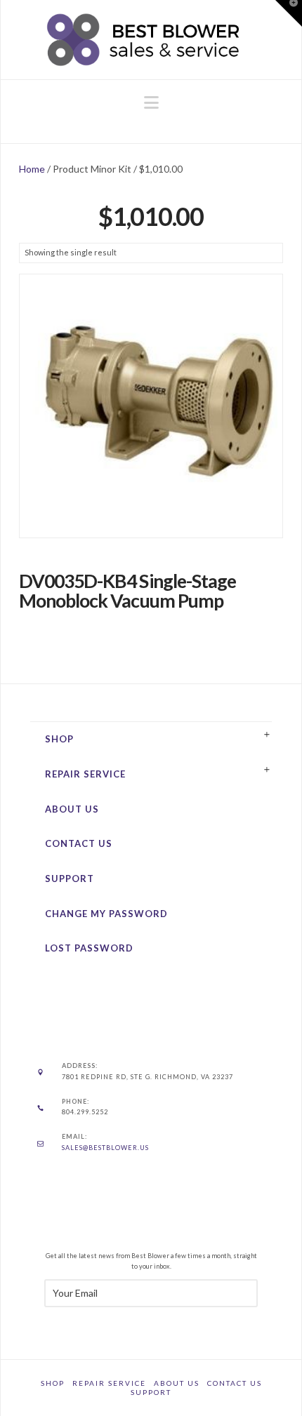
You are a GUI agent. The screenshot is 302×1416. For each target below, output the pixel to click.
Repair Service (85, 774)
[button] (151, 102)
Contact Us (78, 843)
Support (69, 878)
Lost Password (89, 948)
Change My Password (106, 913)
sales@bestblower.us (105, 1147)
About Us (72, 809)
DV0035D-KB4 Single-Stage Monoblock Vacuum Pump (128, 591)
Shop (59, 738)
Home (32, 169)
